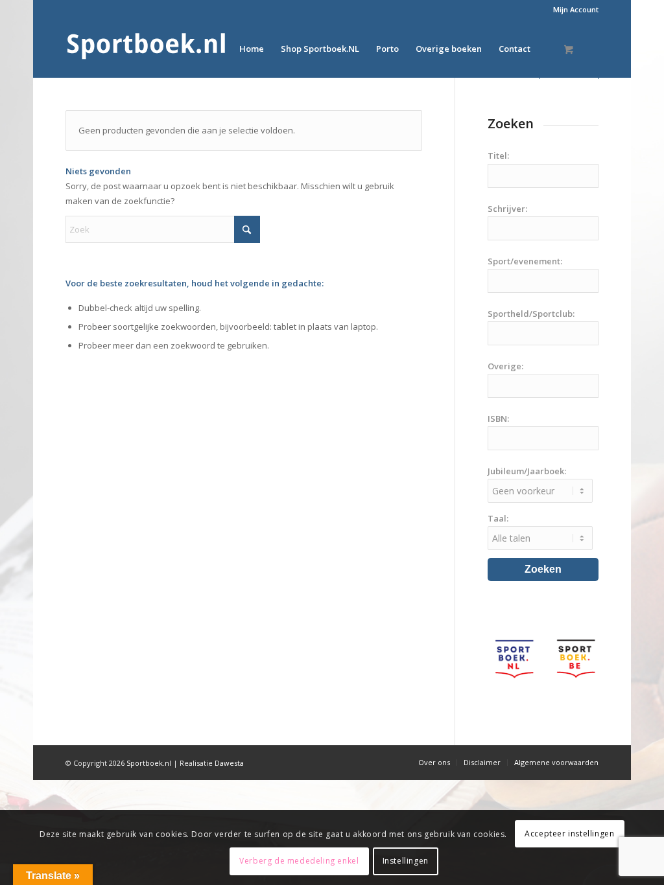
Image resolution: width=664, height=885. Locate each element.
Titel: (498, 155)
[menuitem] (573, 9)
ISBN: (498, 418)
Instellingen (406, 860)
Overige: (505, 366)
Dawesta (229, 763)
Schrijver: (507, 208)
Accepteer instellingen (569, 833)
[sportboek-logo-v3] (146, 48)
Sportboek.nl (148, 763)
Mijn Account (576, 9)
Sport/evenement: (525, 261)
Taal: (498, 518)
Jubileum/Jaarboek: (527, 471)
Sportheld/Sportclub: (531, 313)
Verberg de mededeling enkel (299, 860)
